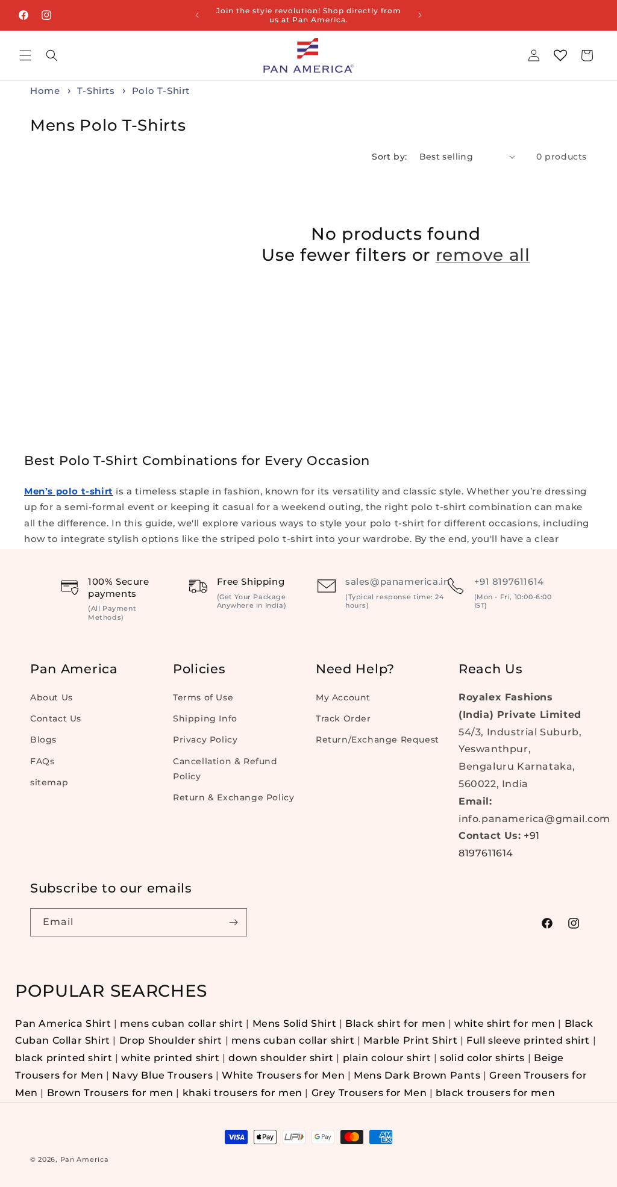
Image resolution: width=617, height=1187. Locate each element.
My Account (343, 697)
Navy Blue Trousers (162, 1075)
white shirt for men (504, 1023)
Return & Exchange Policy (233, 797)
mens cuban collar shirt (181, 1023)
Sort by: (389, 156)
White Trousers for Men (283, 1075)
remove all (483, 255)
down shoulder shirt (280, 1058)
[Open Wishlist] (560, 55)
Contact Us (55, 718)
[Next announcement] (420, 15)
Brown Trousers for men (110, 1092)
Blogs (43, 739)
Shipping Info (205, 718)
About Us (51, 697)
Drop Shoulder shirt (170, 1040)
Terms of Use (203, 697)
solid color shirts (482, 1058)
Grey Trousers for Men (369, 1092)
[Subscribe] (233, 922)
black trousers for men (495, 1092)
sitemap (49, 782)
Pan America (84, 1159)
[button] (25, 55)
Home (45, 90)
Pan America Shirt (63, 1023)
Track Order (343, 718)
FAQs (42, 761)
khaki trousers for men (242, 1092)
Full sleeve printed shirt (528, 1040)
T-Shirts (97, 90)
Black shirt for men (395, 1023)
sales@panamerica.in (397, 581)
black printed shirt (63, 1058)
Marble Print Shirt (410, 1040)
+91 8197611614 (509, 581)
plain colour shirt (387, 1058)
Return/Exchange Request (377, 739)
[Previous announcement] (197, 15)
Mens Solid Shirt (294, 1023)
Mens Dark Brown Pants (418, 1075)
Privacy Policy (205, 739)
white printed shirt (170, 1058)
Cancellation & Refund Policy (225, 769)
